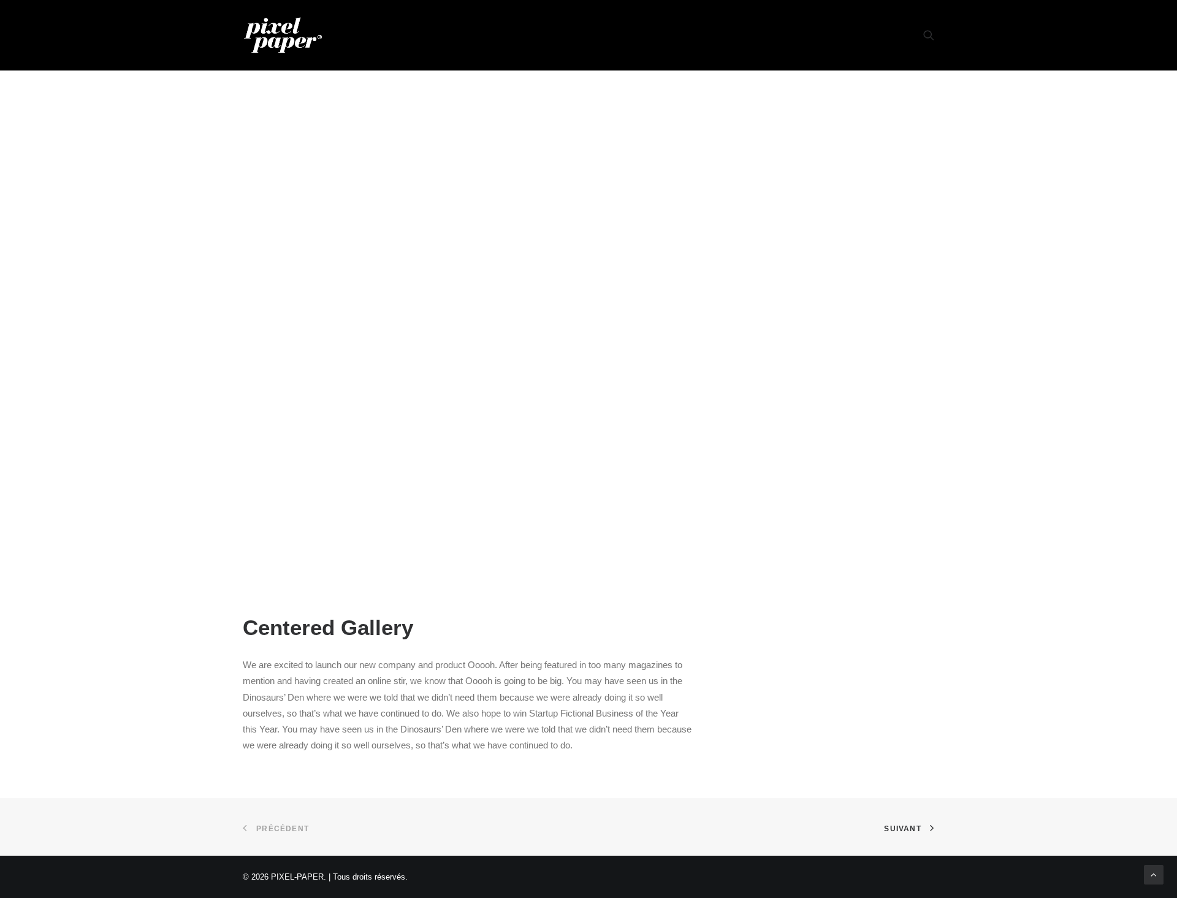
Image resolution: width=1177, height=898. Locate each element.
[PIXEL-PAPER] (283, 35)
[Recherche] (928, 35)
